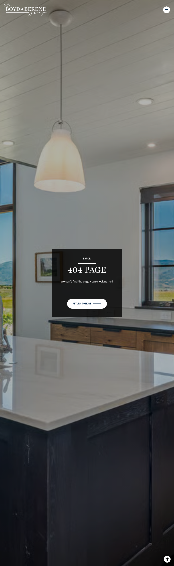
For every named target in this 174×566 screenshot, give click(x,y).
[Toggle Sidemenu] (166, 9)
